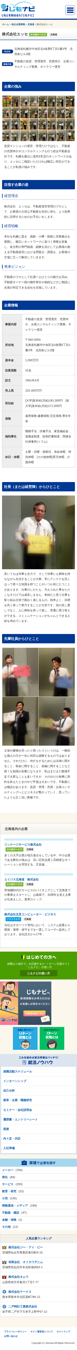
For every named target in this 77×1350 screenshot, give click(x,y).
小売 (5, 1198)
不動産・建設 (10, 1212)
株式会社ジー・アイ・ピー (25, 1247)
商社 (5, 1177)
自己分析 (9, 1090)
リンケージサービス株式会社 (23, 844)
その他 (6, 1226)
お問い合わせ (11, 1336)
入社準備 (9, 1148)
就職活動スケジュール (17, 1071)
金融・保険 (9, 1219)
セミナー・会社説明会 (17, 1109)
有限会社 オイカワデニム (25, 1262)
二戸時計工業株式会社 (22, 1306)
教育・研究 (9, 1191)
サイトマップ (63, 1331)
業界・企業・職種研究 (17, 1100)
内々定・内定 (12, 1138)
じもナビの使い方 (38, 973)
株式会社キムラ (18, 1276)
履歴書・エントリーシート (20, 1119)
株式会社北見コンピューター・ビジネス (30, 914)
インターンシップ (14, 1081)
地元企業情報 (18, 24)
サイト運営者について (41, 1331)
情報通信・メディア (15, 1205)
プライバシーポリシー (15, 1331)
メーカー (8, 1170)
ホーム (5, 24)
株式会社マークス (19, 1291)
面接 (6, 1129)
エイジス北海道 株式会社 (21, 879)
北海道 (31, 24)
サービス (8, 1184)
